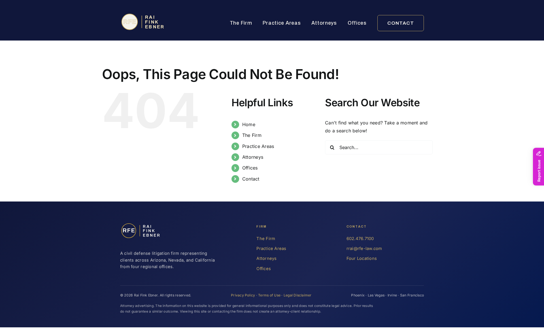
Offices (357, 23)
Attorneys (324, 23)
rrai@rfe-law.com (364, 248)
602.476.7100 (360, 238)
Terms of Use (269, 295)
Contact (400, 23)
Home (248, 124)
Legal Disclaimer (298, 295)
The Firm (241, 23)
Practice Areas (282, 23)
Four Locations (362, 258)
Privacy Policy (243, 295)
